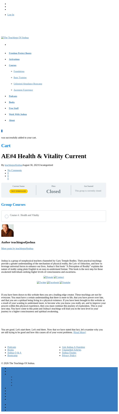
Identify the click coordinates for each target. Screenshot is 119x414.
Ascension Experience (23, 90)
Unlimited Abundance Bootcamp (28, 84)
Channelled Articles (71, 350)
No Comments (14, 170)
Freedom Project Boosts (20, 53)
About (12, 120)
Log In (10, 14)
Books (12, 102)
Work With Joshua (18, 114)
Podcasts (13, 96)
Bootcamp (12, 355)
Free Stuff (14, 108)
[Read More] (79, 332)
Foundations (19, 71)
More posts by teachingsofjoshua (17, 248)
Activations (14, 59)
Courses (12, 65)
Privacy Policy (69, 355)
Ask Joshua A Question (73, 347)
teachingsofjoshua (13, 165)
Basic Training (20, 77)
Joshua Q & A (14, 352)
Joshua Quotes (69, 352)
